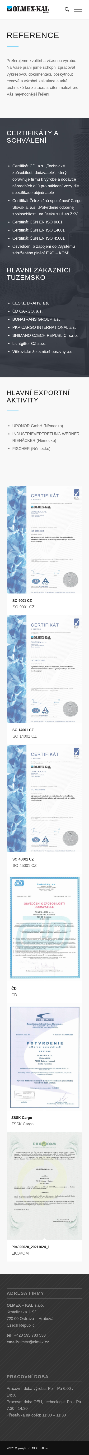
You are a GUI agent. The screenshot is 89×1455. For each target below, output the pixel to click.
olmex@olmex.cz (33, 1342)
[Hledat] (64, 9)
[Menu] (75, 9)
